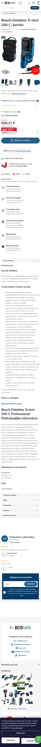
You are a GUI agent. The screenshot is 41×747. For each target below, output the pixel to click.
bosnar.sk (22, 648)
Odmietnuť (11, 740)
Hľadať (35, 8)
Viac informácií (17, 728)
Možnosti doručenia (11, 115)
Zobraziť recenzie (14, 542)
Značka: (6, 179)
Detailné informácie (19, 94)
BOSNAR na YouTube (22, 652)
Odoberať (31, 584)
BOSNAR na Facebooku (22, 644)
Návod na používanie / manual (11, 404)
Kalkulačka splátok (11, 129)
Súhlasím (30, 741)
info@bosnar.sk (22, 641)
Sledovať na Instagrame (18, 709)
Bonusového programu (23, 151)
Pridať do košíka (22, 140)
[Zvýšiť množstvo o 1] (38, 131)
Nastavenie (20, 733)
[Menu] (38, 3)
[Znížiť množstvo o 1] (38, 134)
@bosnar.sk (22, 655)
